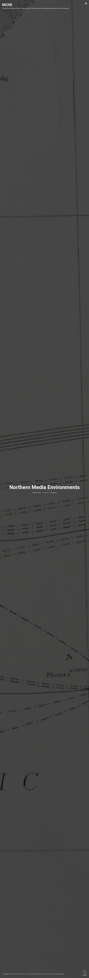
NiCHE (7, 5)
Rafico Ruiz (54, 492)
